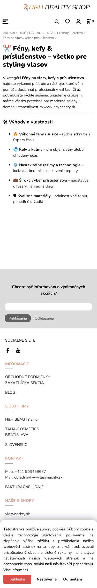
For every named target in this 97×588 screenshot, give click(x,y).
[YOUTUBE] (18, 349)
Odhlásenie (44, 318)
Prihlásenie (18, 318)
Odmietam (72, 579)
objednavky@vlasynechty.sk (38, 477)
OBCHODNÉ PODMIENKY (27, 376)
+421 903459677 (30, 471)
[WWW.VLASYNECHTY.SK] (57, 7)
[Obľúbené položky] (67, 21)
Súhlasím (17, 579)
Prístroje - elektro (70, 33)
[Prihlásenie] (78, 21)
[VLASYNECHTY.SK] (9, 349)
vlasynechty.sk (17, 513)
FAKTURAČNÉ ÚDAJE (24, 486)
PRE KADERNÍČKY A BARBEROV (28, 33)
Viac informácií (15, 569)
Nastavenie (47, 579)
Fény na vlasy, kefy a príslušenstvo (28, 38)
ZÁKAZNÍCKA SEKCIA (25, 382)
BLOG (10, 392)
